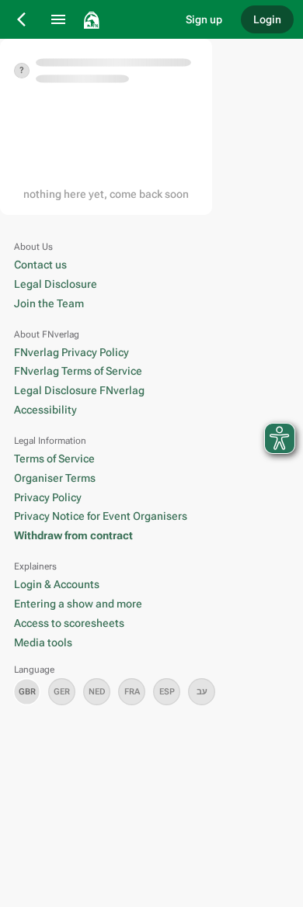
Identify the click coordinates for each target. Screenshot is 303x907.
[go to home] (124, 19)
